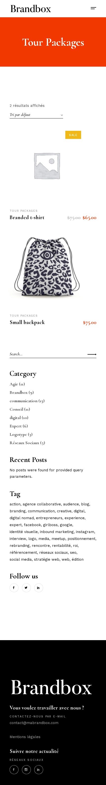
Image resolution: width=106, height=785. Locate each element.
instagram (85, 532)
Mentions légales (25, 737)
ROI (75, 545)
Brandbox (19, 392)
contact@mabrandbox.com (34, 723)
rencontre (41, 545)
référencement (23, 552)
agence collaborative (42, 504)
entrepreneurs (49, 518)
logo (32, 538)
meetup (58, 538)
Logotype (18, 434)
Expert (16, 426)
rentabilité (61, 545)
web (66, 559)
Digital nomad (22, 518)
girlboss (50, 525)
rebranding (20, 545)
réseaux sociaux (53, 552)
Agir (14, 384)
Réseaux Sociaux (24, 442)
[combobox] (36, 114)
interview (18, 538)
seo (73, 552)
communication (23, 400)
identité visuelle (24, 532)
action (15, 504)
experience (75, 518)
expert (16, 525)
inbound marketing (57, 532)
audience (71, 504)
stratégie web (46, 559)
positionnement (81, 538)
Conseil (16, 409)
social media (21, 559)
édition (78, 559)
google (66, 525)
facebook (32, 525)
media (43, 538)
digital (15, 417)
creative (64, 511)
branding (18, 511)
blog (85, 504)
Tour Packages (24, 210)
